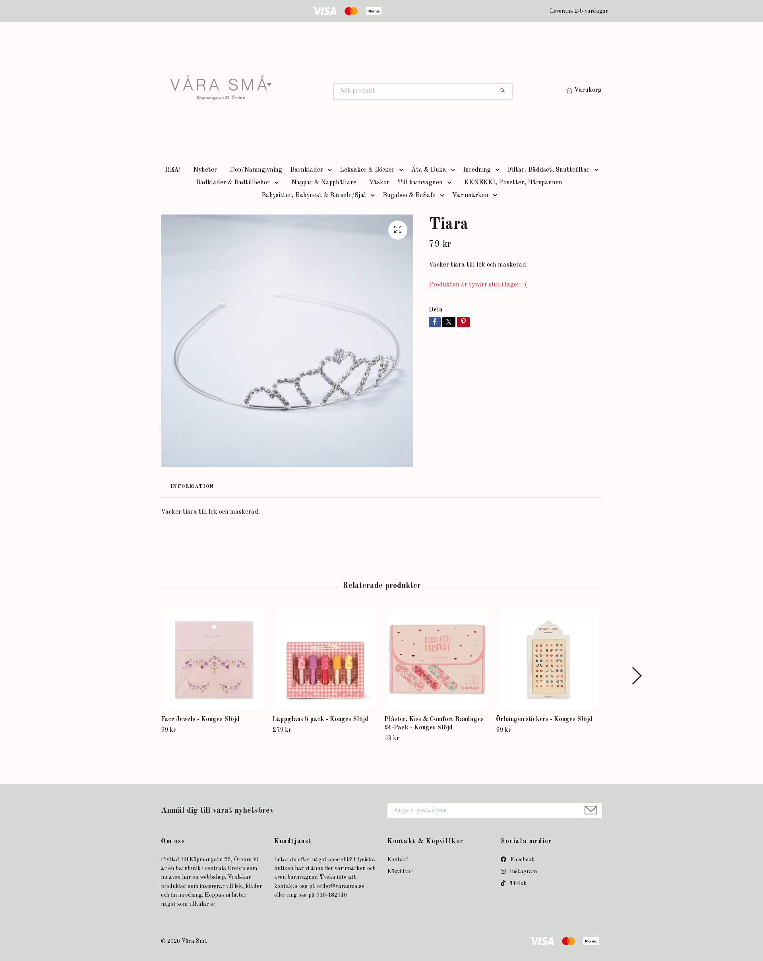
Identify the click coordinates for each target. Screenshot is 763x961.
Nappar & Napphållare (323, 183)
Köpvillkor (399, 871)
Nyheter (205, 170)
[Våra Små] (271, 91)
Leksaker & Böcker (367, 170)
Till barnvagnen (420, 183)
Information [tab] (192, 486)
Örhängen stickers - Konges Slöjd (544, 719)
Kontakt (398, 859)
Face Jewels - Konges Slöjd (200, 719)
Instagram (522, 871)
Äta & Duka (428, 170)
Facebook (521, 859)
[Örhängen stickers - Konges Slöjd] (549, 659)
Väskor (379, 183)
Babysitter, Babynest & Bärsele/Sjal (313, 195)
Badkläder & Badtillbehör (233, 183)
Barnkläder (306, 170)
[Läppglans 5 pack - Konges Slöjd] (325, 659)
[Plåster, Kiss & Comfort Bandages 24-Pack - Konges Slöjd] (437, 659)
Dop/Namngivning (256, 170)
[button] (331, 170)
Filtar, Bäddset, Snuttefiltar (548, 170)
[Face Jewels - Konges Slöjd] (214, 659)
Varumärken (470, 195)
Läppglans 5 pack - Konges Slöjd (320, 719)
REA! (172, 170)
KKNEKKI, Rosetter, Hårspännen (513, 183)
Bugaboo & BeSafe (409, 195)
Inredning (477, 170)
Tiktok (517, 883)
